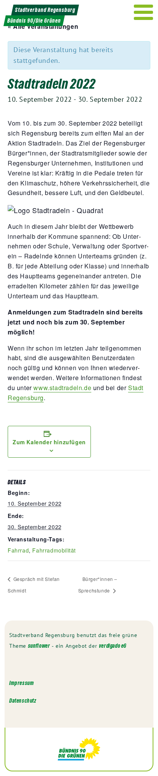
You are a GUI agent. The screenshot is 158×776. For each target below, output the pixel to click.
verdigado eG (113, 645)
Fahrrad (18, 550)
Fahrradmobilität (54, 550)
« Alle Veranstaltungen (43, 26)
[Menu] (143, 12)
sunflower (39, 645)
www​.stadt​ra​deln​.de (62, 387)
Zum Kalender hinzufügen (49, 442)
